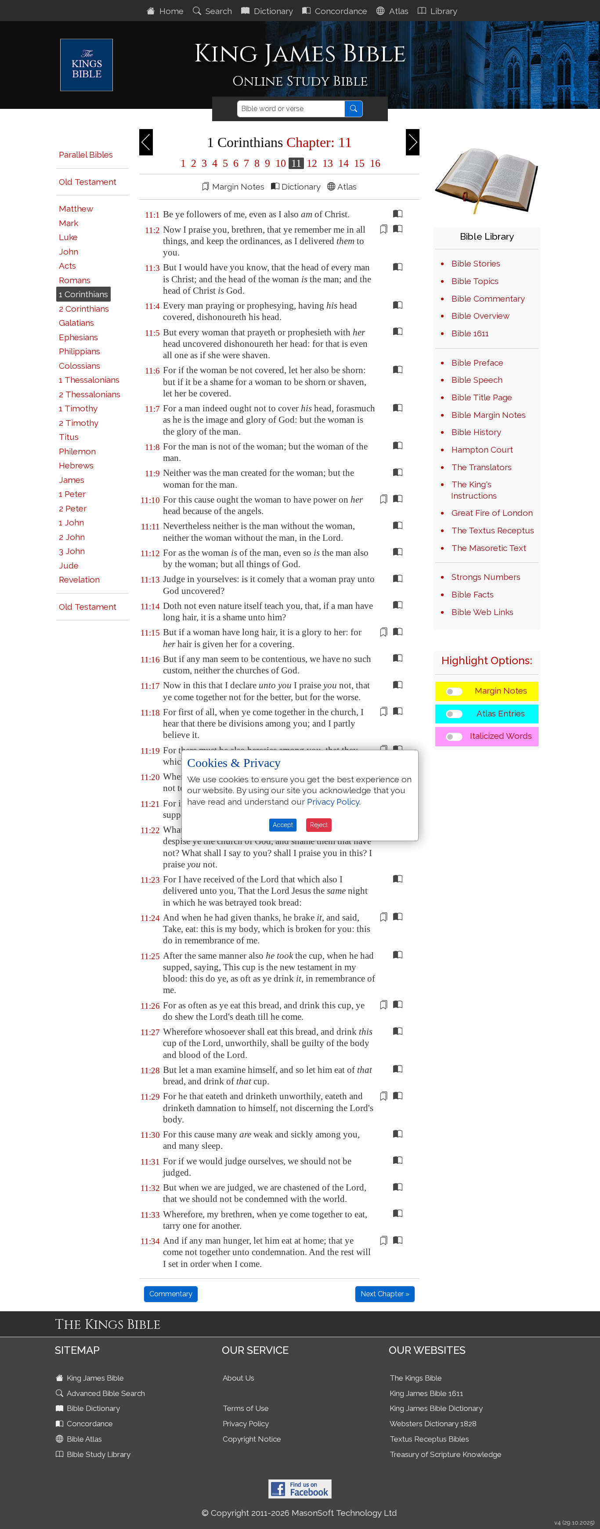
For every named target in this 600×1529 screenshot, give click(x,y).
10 (281, 163)
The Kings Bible (416, 1378)
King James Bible (94, 1378)
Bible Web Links (482, 612)
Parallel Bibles (86, 154)
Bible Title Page (482, 397)
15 (359, 163)
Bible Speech (477, 380)
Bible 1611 (470, 333)
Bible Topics (475, 281)
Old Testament (87, 182)
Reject (319, 824)
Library (442, 11)
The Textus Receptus (493, 530)
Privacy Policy (246, 1423)
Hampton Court (482, 449)
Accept (283, 824)
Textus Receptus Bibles (429, 1439)
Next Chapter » (385, 1294)
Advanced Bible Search (105, 1393)
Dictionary (272, 11)
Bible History (476, 432)
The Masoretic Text (489, 548)
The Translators (482, 467)
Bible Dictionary (92, 1408)
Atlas (398, 11)
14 (343, 163)
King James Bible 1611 (426, 1393)
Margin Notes (501, 690)
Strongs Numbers (486, 577)
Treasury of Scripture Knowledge (446, 1454)
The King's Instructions (474, 489)
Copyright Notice (252, 1439)
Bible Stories (476, 263)
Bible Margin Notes (489, 415)
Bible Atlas (83, 1439)
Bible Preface (477, 362)
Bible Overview (481, 315)
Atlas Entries (501, 713)
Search (217, 11)
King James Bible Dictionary (436, 1408)
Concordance (340, 11)
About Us (238, 1378)
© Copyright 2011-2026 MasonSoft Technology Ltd (299, 1513)
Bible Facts (473, 594)
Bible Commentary (488, 298)
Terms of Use (246, 1408)
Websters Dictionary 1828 (433, 1423)
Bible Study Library (97, 1454)
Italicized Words (501, 736)
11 (296, 163)
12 (312, 163)
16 (373, 163)
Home (170, 11)
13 (328, 163)
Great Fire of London (492, 513)
